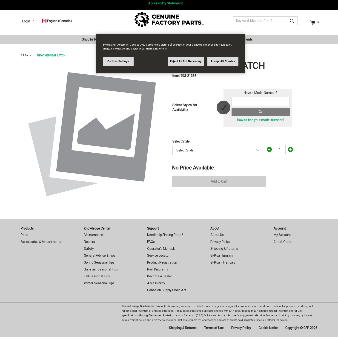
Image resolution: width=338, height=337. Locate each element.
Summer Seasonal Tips (101, 269)
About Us (217, 235)
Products (27, 228)
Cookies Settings (118, 61)
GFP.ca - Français (222, 262)
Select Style (181, 141)
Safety (89, 248)
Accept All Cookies (223, 61)
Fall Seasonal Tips (97, 276)
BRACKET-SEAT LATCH (51, 55)
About (214, 228)
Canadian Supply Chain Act (166, 290)
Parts (25, 235)
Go (261, 111)
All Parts (26, 55)
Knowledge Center (97, 228)
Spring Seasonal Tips (99, 262)
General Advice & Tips (99, 255)
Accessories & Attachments (41, 242)
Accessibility (156, 283)
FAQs (151, 242)
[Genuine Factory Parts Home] (169, 19)
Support (153, 228)
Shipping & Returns (224, 248)
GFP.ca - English (221, 255)
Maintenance (93, 235)
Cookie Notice (268, 328)
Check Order (283, 242)
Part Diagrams (157, 269)
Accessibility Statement (165, 3)
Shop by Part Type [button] (95, 39)
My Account (282, 235)
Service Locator (158, 255)
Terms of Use (214, 328)
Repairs (89, 242)
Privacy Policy (220, 242)
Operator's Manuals (161, 248)
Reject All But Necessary (186, 61)
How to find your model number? (260, 120)
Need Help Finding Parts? (165, 235)
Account (280, 228)
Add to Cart (219, 181)
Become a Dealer (159, 276)
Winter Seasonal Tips (99, 283)
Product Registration (162, 262)
